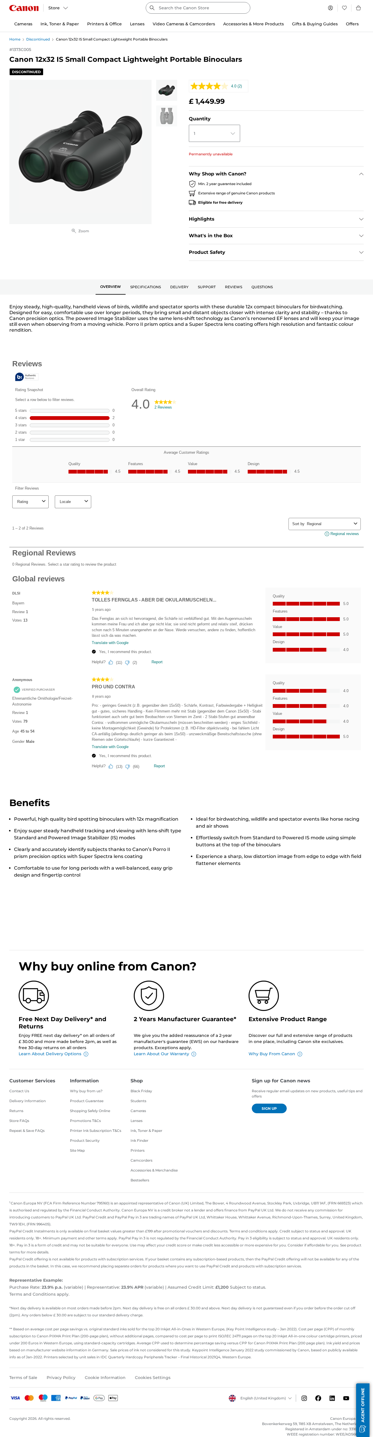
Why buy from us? (86, 1091)
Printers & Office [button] (104, 24)
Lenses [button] (137, 24)
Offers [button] (352, 24)
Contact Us (19, 1091)
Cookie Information (105, 1377)
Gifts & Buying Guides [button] (315, 24)
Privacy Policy (61, 1377)
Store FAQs (19, 1120)
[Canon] (23, 8)
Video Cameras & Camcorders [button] (184, 24)
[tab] (111, 287)
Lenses (136, 1120)
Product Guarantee (86, 1101)
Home (14, 39)
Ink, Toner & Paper (146, 1130)
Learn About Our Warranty (161, 1053)
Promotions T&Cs (85, 1120)
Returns (16, 1111)
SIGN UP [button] (269, 1108)
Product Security (85, 1140)
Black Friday (141, 1091)
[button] (363, 1410)
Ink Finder (139, 1140)
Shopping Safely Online (90, 1111)
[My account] (330, 8)
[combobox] (198, 8)
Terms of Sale (23, 1377)
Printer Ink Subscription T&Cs (95, 1130)
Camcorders (141, 1160)
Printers (138, 1150)
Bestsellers (140, 1180)
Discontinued (38, 39)
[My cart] (359, 8)
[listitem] (166, 90)
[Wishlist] (344, 8)
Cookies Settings (152, 1377)
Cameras (138, 1111)
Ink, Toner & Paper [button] (60, 24)
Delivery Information (27, 1101)
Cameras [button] (23, 24)
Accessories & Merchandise (154, 1170)
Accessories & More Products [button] (253, 24)
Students (138, 1101)
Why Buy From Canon (272, 1053)
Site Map (77, 1150)
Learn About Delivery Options (50, 1053)
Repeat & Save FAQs (27, 1130)
